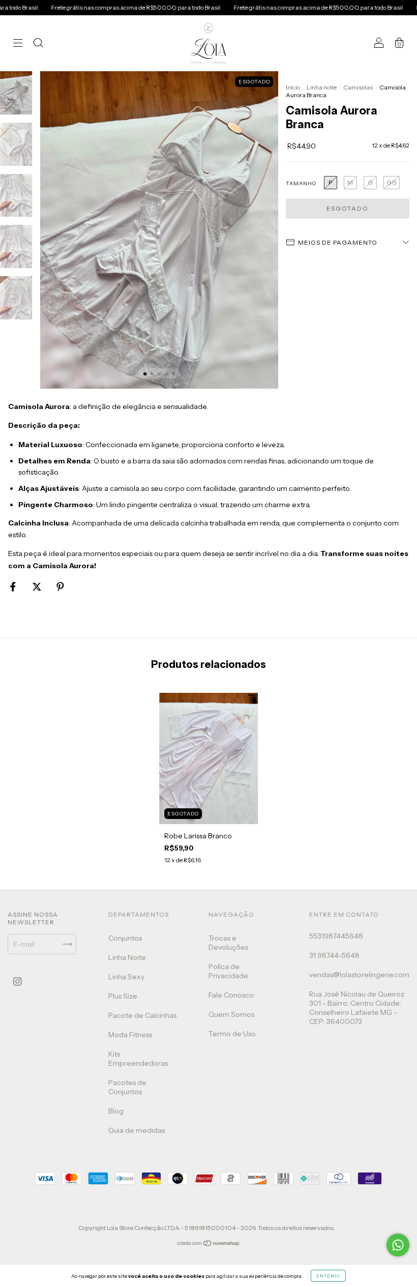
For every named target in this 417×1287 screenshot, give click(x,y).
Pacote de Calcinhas (142, 1015)
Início (293, 87)
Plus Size (122, 996)
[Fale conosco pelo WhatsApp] (397, 1245)
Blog (116, 1111)
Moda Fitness (130, 1034)
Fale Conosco (231, 995)
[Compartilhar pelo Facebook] (13, 586)
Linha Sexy (126, 976)
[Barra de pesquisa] (38, 44)
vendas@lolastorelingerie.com (359, 974)
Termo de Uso (232, 1033)
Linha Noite (127, 957)
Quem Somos (231, 1014)
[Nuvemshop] (209, 1244)
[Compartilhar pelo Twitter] (37, 586)
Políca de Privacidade (228, 971)
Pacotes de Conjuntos (127, 1087)
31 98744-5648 (334, 955)
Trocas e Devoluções (228, 942)
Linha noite (322, 87)
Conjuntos (125, 938)
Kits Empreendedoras (138, 1058)
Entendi (328, 1275)
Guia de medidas (136, 1130)
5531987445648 (336, 936)
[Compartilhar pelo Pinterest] (60, 586)
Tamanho (301, 183)
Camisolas (358, 87)
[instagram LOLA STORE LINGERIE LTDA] (17, 981)
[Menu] (18, 44)
